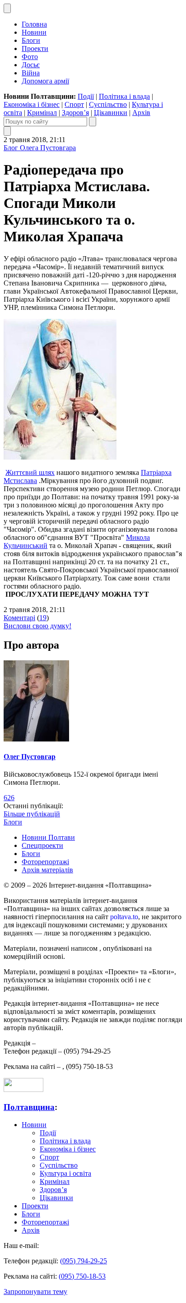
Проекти (35, 48)
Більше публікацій (32, 814)
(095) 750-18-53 (82, 1276)
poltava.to (124, 917)
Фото (30, 56)
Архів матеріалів (47, 870)
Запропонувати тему (35, 1291)
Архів (141, 112)
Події (86, 96)
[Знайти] (92, 121)
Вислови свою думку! (37, 626)
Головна (34, 24)
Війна (31, 73)
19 (42, 618)
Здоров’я (75, 112)
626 (9, 797)
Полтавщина (29, 1107)
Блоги (31, 40)
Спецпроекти (42, 845)
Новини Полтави (48, 837)
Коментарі (19, 618)
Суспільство (108, 104)
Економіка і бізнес (32, 104)
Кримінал (42, 112)
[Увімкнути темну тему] (7, 8)
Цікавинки (110, 112)
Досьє (31, 65)
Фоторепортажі (45, 862)
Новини (34, 32)
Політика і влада (124, 96)
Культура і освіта (65, 1173)
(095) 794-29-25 (83, 1261)
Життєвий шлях (30, 472)
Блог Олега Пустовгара (40, 148)
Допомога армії (45, 81)
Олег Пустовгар (30, 756)
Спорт (74, 104)
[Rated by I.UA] (23, 1089)
